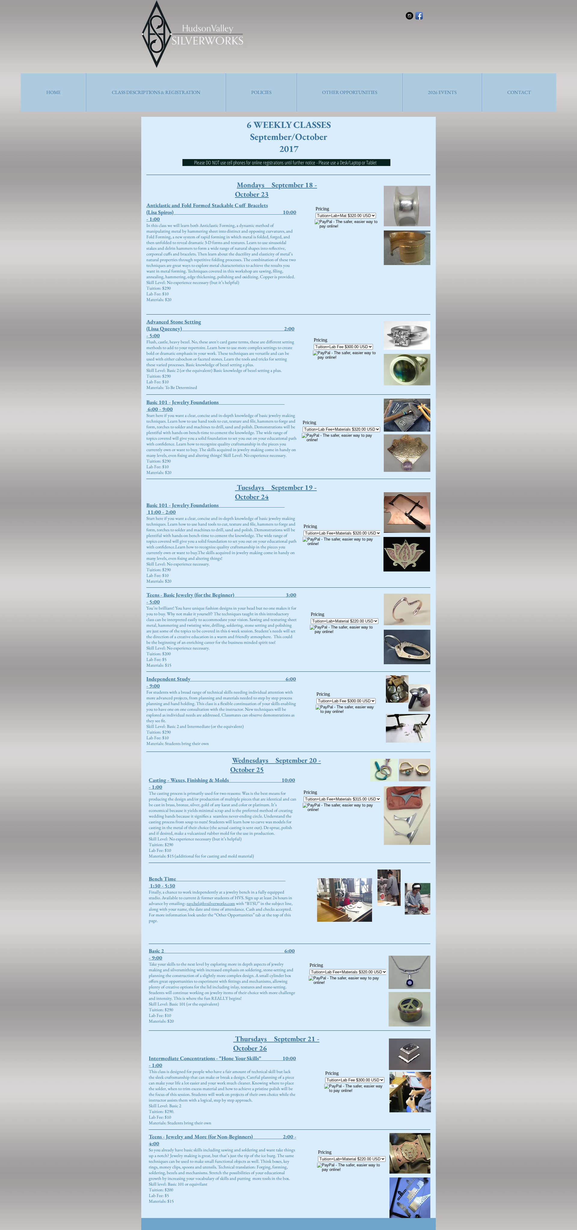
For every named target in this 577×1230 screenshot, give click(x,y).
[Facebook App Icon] (419, 16)
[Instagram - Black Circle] (409, 16)
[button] (156, 92)
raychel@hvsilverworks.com (211, 903)
